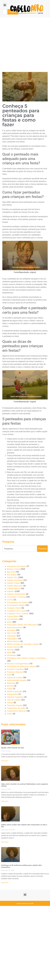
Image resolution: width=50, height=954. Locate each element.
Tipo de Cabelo (14, 700)
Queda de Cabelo (14, 677)
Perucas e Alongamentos (18, 663)
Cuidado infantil (14, 608)
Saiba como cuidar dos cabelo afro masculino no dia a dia (24, 826)
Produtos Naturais (15, 672)
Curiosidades (12, 619)
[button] (5, 5)
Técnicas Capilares (15, 697)
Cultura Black (13, 616)
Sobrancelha (12, 694)
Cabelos (10, 591)
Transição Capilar (14, 705)
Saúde (9, 688)
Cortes (10, 599)
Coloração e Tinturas (16, 597)
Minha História (13, 641)
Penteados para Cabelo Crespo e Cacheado (26, 658)
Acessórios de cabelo (16, 566)
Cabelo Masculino (15, 586)
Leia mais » (5, 761)
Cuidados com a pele (16, 611)
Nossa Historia (13, 647)
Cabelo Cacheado (15, 580)
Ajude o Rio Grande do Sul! (12, 748)
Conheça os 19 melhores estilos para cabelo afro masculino (21, 866)
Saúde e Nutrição (14, 691)
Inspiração (11, 636)
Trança (10, 702)
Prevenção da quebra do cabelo (21, 666)
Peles (9, 652)
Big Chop (11, 572)
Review (10, 686)
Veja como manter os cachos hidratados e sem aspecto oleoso (24, 785)
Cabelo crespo (13, 583)
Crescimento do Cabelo (17, 602)
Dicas (9, 622)
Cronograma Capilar (16, 605)
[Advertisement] (25, 43)
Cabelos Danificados (16, 594)
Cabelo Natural (13, 588)
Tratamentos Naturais (16, 711)
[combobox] (4, 11)
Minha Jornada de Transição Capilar (23, 644)
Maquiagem (12, 638)
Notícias (10, 650)
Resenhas (11, 683)
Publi (9, 675)
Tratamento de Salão (16, 708)
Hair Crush (11, 633)
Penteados (11, 655)
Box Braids (11, 574)
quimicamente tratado (16, 680)
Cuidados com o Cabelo (17, 613)
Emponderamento (15, 627)
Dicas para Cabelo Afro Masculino (22, 624)
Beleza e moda (13, 569)
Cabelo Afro (12, 577)
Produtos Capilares (15, 669)
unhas (9, 713)
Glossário (11, 630)
